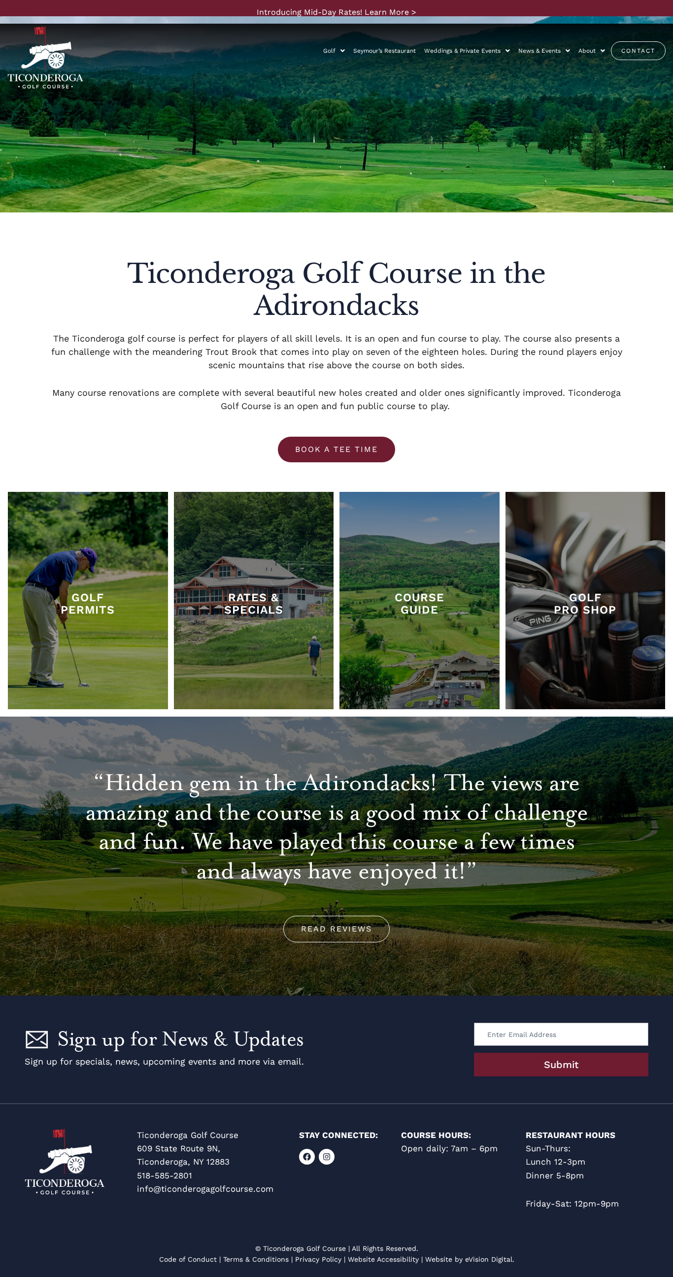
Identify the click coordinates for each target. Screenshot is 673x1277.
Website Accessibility (383, 1259)
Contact (638, 50)
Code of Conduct (188, 1259)
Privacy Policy (318, 1259)
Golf (329, 50)
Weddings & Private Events (462, 50)
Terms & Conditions (256, 1259)
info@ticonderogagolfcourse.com (205, 1189)
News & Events (539, 50)
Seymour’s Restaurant (384, 50)
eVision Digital (488, 1259)
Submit (561, 1064)
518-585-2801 (164, 1175)
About (587, 50)
